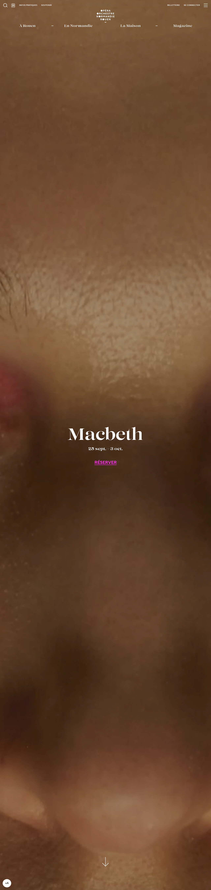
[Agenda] (13, 5)
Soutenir (46, 5)
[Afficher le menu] (206, 5)
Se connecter (192, 5)
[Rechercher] (5, 5)
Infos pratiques (28, 5)
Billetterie (173, 5)
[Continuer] (105, 861)
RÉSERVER (105, 463)
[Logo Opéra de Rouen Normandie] (106, 15)
